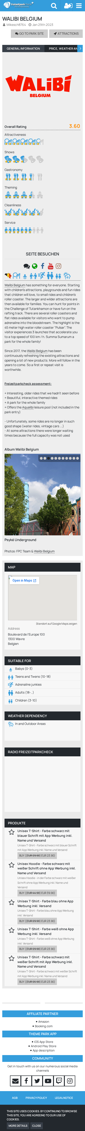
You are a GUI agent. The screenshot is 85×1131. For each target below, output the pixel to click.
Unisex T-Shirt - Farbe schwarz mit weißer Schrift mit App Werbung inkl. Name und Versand (45, 961)
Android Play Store (43, 1046)
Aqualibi (28, 407)
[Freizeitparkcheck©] (27, 5)
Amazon (43, 1021)
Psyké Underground (20, 539)
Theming (11, 187)
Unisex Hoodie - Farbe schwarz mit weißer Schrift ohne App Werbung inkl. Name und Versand (46, 868)
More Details (18, 1126)
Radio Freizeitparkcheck (30, 752)
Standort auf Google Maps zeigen (56, 624)
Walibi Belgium (15, 285)
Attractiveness (15, 134)
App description (44, 1050)
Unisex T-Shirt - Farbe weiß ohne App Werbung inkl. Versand (45, 931)
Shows (9, 152)
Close (36, 1126)
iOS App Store (43, 1042)
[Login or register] (68, 5)
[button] (79, 5)
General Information (23, 48)
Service (10, 222)
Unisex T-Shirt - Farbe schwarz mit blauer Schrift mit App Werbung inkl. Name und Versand (44, 835)
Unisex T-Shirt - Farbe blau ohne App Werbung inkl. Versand (45, 903)
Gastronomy (13, 169)
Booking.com (44, 1026)
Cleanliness (13, 205)
